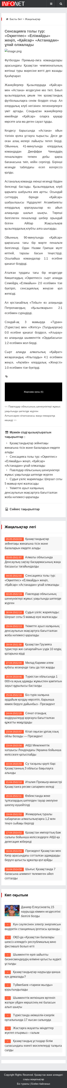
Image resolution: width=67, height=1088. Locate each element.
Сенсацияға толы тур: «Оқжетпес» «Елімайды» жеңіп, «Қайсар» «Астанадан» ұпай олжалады (31, 461)
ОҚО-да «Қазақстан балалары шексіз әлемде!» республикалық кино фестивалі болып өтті (30, 942)
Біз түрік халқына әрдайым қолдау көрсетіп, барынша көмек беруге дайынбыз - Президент (30, 699)
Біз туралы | (24, 1083)
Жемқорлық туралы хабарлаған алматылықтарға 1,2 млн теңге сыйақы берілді (30, 819)
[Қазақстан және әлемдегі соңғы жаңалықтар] (13, 3)
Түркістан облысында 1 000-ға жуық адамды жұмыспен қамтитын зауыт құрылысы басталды (33, 681)
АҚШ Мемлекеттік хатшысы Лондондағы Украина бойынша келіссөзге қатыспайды (33, 750)
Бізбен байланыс (40, 1083)
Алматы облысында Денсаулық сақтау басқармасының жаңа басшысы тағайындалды (33, 562)
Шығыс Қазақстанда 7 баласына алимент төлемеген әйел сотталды (30, 874)
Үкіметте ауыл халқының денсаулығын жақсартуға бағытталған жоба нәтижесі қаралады (31, 493)
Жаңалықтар (32, 19)
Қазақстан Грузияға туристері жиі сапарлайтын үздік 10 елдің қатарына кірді (33, 649)
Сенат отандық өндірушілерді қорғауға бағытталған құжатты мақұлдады (30, 718)
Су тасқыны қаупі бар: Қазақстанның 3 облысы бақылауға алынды (30, 768)
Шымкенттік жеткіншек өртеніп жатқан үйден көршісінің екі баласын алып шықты (30, 1002)
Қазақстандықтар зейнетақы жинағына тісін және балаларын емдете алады (32, 448)
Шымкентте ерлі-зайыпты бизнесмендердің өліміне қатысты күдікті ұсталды (33, 959)
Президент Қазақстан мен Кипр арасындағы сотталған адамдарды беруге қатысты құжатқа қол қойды (33, 855)
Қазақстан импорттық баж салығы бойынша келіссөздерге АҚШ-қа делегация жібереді (33, 837)
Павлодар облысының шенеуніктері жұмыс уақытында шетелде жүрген (33, 598)
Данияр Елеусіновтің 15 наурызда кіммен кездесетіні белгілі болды (40, 912)
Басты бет (16, 19)
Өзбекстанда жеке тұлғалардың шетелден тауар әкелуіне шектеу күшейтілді (31, 800)
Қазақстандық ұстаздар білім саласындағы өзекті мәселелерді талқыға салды (33, 1045)
